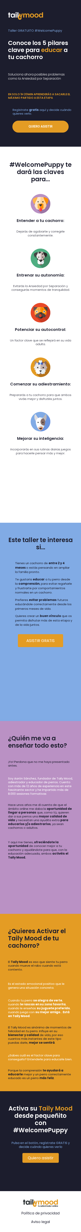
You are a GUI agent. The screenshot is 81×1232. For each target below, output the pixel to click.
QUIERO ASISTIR (40, 126)
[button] (40, 640)
